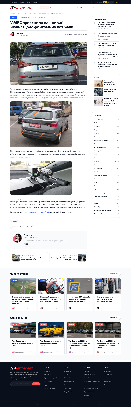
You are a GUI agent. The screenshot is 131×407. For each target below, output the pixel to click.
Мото (106, 154)
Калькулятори (70, 8)
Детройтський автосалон (106, 130)
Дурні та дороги (106, 137)
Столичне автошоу (106, 193)
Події (106, 182)
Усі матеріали (114, 273)
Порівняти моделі (89, 392)
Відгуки (96, 8)
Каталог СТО (108, 374)
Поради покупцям (69, 381)
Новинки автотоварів (106, 165)
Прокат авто (108, 381)
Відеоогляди (60, 8)
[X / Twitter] (27, 226)
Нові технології (106, 168)
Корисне (29, 2)
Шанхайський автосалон (106, 214)
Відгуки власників (49, 385)
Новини (106, 158)
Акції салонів (106, 123)
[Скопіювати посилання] (31, 226)
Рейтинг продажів (49, 388)
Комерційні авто (106, 151)
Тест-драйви (68, 385)
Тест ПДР (80, 8)
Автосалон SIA (106, 119)
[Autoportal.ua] (20, 7)
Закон (106, 144)
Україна (106, 203)
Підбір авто (47, 374)
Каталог (22, 2)
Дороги (13, 17)
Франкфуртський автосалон (106, 210)
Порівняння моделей (50, 378)
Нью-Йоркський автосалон (106, 172)
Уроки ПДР (106, 207)
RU (108, 2)
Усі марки (47, 371)
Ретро (106, 186)
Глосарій (86, 378)
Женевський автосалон (106, 140)
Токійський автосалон (106, 196)
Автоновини (44, 8)
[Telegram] (20, 226)
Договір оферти (82, 404)
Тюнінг (106, 200)
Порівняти (88, 8)
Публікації (67, 378)
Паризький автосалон (106, 175)
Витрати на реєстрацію (91, 388)
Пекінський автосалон (106, 179)
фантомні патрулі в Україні (40, 212)
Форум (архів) (68, 392)
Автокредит (87, 385)
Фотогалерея (48, 381)
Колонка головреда (106, 147)
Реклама (35, 2)
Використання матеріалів (96, 404)
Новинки (106, 161)
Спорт (106, 189)
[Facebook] (24, 226)
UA (105, 2)
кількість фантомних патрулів (21, 207)
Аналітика (106, 126)
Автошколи (107, 378)
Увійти (118, 2)
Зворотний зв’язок (115, 404)
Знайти (36, 383)
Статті (52, 8)
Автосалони (107, 371)
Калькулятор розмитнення (92, 381)
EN (112, 2)
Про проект (14, 2)
